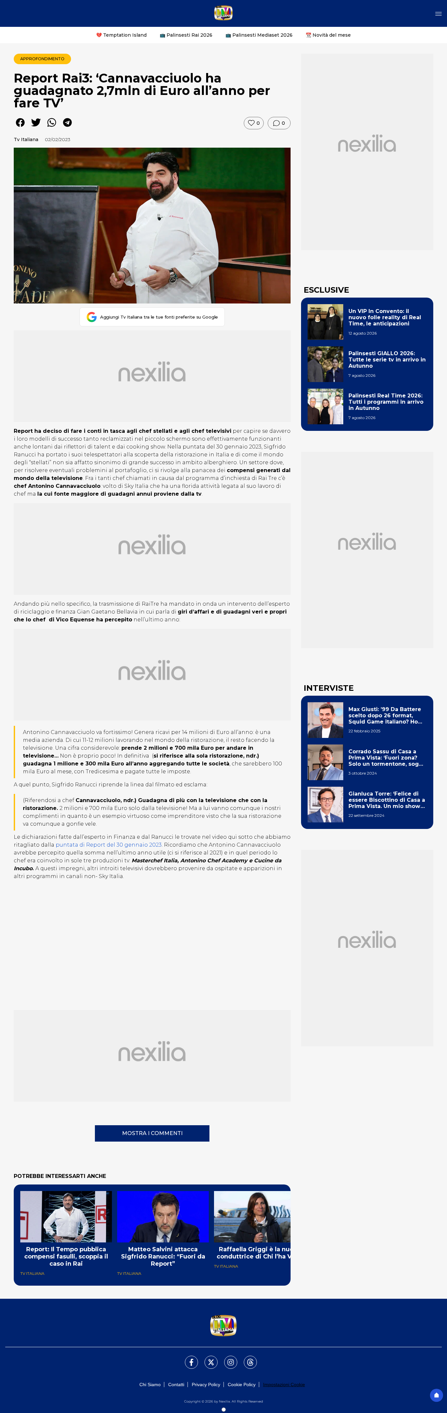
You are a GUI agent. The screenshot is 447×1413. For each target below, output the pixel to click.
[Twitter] (207, 1358)
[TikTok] (246, 1358)
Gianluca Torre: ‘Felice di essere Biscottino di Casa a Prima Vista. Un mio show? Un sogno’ (387, 800)
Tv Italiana (26, 139)
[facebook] (20, 127)
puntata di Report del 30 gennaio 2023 (109, 845)
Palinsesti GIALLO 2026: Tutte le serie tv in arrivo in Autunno (387, 359)
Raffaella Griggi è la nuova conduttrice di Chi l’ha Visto (260, 1253)
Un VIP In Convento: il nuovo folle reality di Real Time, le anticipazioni (385, 317)
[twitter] (36, 127)
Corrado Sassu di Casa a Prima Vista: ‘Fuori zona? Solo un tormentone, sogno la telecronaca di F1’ (387, 757)
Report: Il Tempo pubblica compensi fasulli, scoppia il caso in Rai (66, 1256)
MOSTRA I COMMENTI (152, 1133)
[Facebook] (187, 1358)
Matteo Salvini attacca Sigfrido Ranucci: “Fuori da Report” (163, 1256)
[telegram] (67, 127)
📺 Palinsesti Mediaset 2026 (259, 35)
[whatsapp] (51, 127)
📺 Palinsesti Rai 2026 (186, 35)
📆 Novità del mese (328, 35)
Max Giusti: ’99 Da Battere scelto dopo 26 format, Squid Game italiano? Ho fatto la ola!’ (385, 715)
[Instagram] (226, 1358)
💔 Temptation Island (121, 35)
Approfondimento (42, 58)
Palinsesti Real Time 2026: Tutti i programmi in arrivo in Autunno (386, 402)
